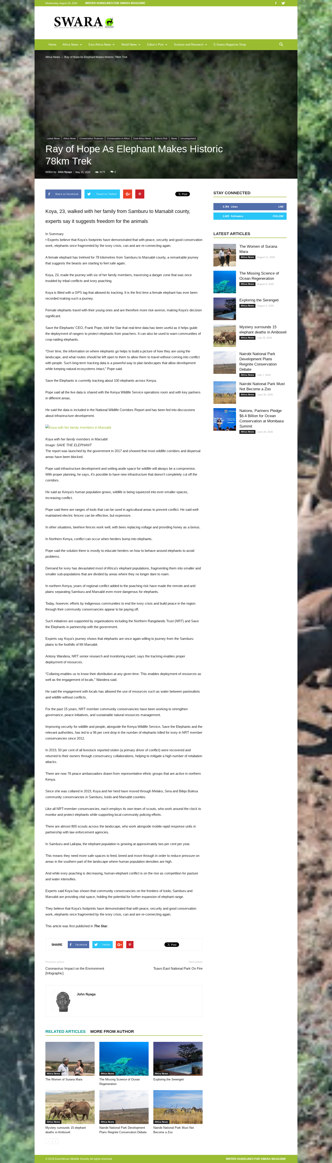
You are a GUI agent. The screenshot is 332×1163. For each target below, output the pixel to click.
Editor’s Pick (155, 44)
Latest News (53, 138)
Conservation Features (91, 138)
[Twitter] (283, 3)
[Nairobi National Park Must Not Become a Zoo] (178, 1107)
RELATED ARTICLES (65, 1031)
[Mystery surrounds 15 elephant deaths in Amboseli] (70, 1107)
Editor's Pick (161, 138)
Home (52, 44)
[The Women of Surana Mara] (70, 1059)
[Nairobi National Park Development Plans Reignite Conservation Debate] (124, 1107)
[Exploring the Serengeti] (178, 1059)
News (174, 138)
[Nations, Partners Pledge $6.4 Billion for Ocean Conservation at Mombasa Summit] (224, 419)
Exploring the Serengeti (168, 1079)
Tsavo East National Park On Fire (178, 968)
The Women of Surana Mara (63, 1079)
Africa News (70, 44)
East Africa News (100, 44)
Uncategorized (188, 138)
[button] (281, 44)
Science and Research (188, 44)
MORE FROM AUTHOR (112, 1031)
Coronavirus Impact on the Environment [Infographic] (74, 970)
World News (129, 44)
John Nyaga (65, 172)
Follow (278, 216)
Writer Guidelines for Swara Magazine (115, 3)
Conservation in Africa (118, 138)
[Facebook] (275, 3)
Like (280, 206)
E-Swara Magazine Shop (230, 44)
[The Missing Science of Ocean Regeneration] (124, 1059)
